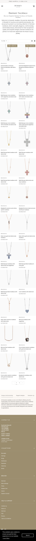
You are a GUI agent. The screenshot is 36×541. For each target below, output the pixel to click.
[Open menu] (3, 6)
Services (3, 511)
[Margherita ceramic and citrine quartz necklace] (9, 195)
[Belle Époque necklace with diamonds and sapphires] (9, 251)
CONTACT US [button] (5, 420)
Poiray (2, 486)
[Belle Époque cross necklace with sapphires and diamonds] (9, 82)
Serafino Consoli (5, 493)
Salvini (3, 491)
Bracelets (3, 453)
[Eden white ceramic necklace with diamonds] (9, 307)
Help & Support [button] (6, 501)
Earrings (3, 456)
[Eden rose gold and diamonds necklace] (9, 223)
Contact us (4, 506)
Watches (3, 466)
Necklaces (4, 461)
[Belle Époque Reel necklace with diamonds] (9, 140)
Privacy (3, 516)
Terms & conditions (6, 518)
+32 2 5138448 (4, 428)
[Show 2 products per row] (34, 41)
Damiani (4, 63)
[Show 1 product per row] (32, 41)
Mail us (3, 431)
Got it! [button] (28, 535)
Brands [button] (4, 476)
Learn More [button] (6, 538)
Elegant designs (20, 395)
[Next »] (22, 382)
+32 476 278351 (5, 430)
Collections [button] (6, 448)
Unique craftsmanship (7, 395)
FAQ (2, 513)
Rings (2, 458)
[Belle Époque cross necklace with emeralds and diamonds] (9, 110)
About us (3, 508)
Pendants (3, 463)
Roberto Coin (4, 488)
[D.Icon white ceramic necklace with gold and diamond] (9, 362)
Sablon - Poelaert (5, 435)
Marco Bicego (4, 483)
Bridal (2, 468)
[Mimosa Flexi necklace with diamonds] (9, 335)
